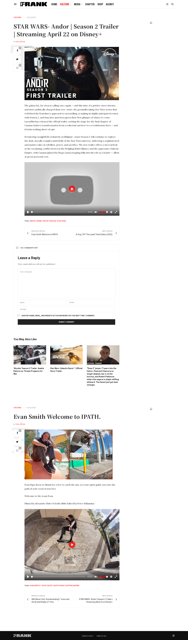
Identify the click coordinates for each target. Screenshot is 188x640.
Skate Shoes (59, 585)
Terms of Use (101, 636)
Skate (49, 585)
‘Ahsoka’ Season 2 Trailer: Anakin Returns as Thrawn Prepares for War (28, 371)
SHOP (100, 4)
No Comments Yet (29, 248)
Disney (39, 221)
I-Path (43, 585)
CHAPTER (90, 4)
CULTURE (64, 4)
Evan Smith (35, 585)
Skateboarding (72, 585)
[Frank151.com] (33, 4)
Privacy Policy (87, 636)
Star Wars (61, 221)
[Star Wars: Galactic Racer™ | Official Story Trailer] (66, 354)
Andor (32, 221)
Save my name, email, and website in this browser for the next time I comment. (58, 315)
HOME (54, 4)
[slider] (58, 212)
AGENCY (110, 4)
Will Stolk (20, 42)
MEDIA (77, 4)
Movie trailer (49, 221)
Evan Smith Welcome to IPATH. (57, 416)
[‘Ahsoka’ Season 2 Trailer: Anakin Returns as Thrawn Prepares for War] (29, 354)
